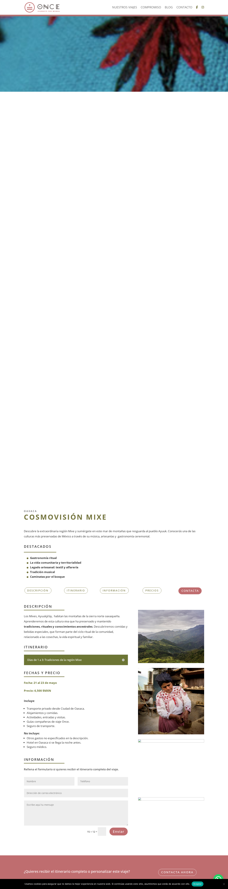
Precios (152, 590)
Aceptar (197, 883)
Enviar (118, 831)
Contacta (190, 591)
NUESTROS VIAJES (124, 7)
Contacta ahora (177, 872)
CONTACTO (184, 7)
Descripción (38, 590)
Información (114, 590)
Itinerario (76, 590)
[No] (223, 884)
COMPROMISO (151, 7)
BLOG (169, 7)
